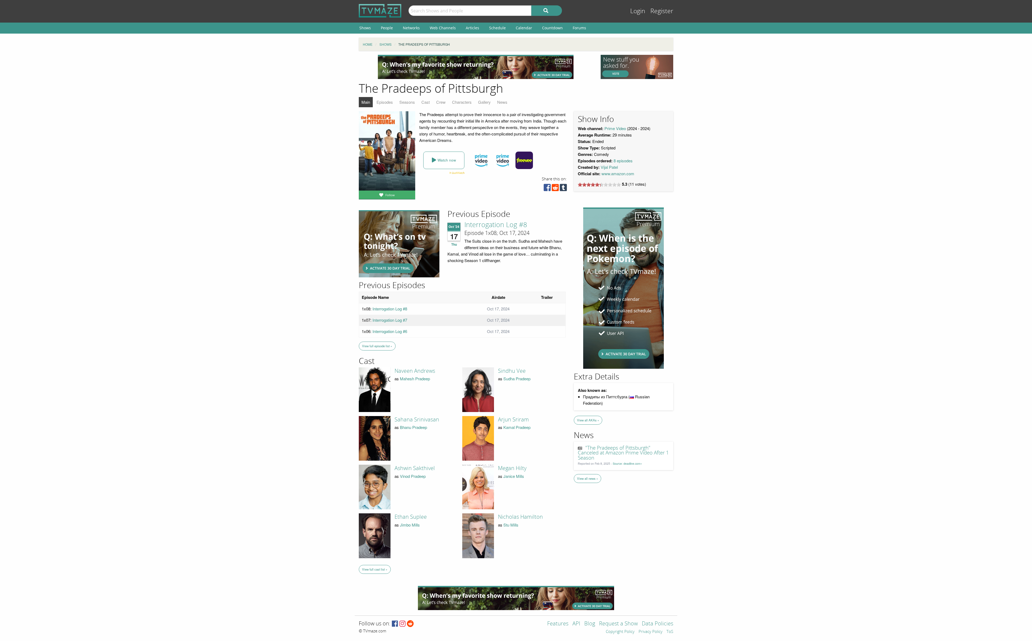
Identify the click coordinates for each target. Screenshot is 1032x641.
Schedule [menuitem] (497, 27)
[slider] (599, 184)
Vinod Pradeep (413, 476)
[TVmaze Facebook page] (395, 624)
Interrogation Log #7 (389, 320)
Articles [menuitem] (472, 27)
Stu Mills (510, 525)
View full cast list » (374, 569)
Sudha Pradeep (517, 378)
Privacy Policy (650, 632)
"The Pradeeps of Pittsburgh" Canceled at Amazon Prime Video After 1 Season (623, 453)
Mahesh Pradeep (415, 378)
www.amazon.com (617, 173)
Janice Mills (513, 476)
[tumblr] (563, 189)
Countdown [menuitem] (552, 27)
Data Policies (657, 624)
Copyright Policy (620, 632)
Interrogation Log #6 (389, 331)
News (502, 102)
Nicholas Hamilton (520, 517)
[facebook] (547, 189)
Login (637, 11)
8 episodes (623, 160)
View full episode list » (377, 346)
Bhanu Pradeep (413, 427)
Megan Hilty (512, 468)
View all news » (587, 478)
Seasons (407, 102)
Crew (441, 102)
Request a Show (618, 624)
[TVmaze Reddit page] (410, 624)
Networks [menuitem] (411, 27)
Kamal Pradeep (517, 427)
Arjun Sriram (513, 419)
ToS (669, 632)
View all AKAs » (588, 420)
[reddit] (555, 189)
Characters (462, 102)
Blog (589, 624)
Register (661, 11)
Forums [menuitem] (579, 27)
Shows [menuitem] (365, 27)
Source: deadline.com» (627, 463)
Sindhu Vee (512, 371)
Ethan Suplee (411, 517)
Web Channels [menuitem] (443, 27)
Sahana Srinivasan (417, 419)
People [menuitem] (387, 27)
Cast (425, 102)
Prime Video (615, 128)
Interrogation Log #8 (495, 225)
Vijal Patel (609, 167)
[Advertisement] (476, 67)
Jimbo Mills (410, 525)
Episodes (385, 102)
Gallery (484, 102)
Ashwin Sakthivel (415, 468)
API (576, 624)
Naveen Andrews (415, 371)
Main (365, 102)
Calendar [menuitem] (524, 27)
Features (557, 624)
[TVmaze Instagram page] (402, 624)
